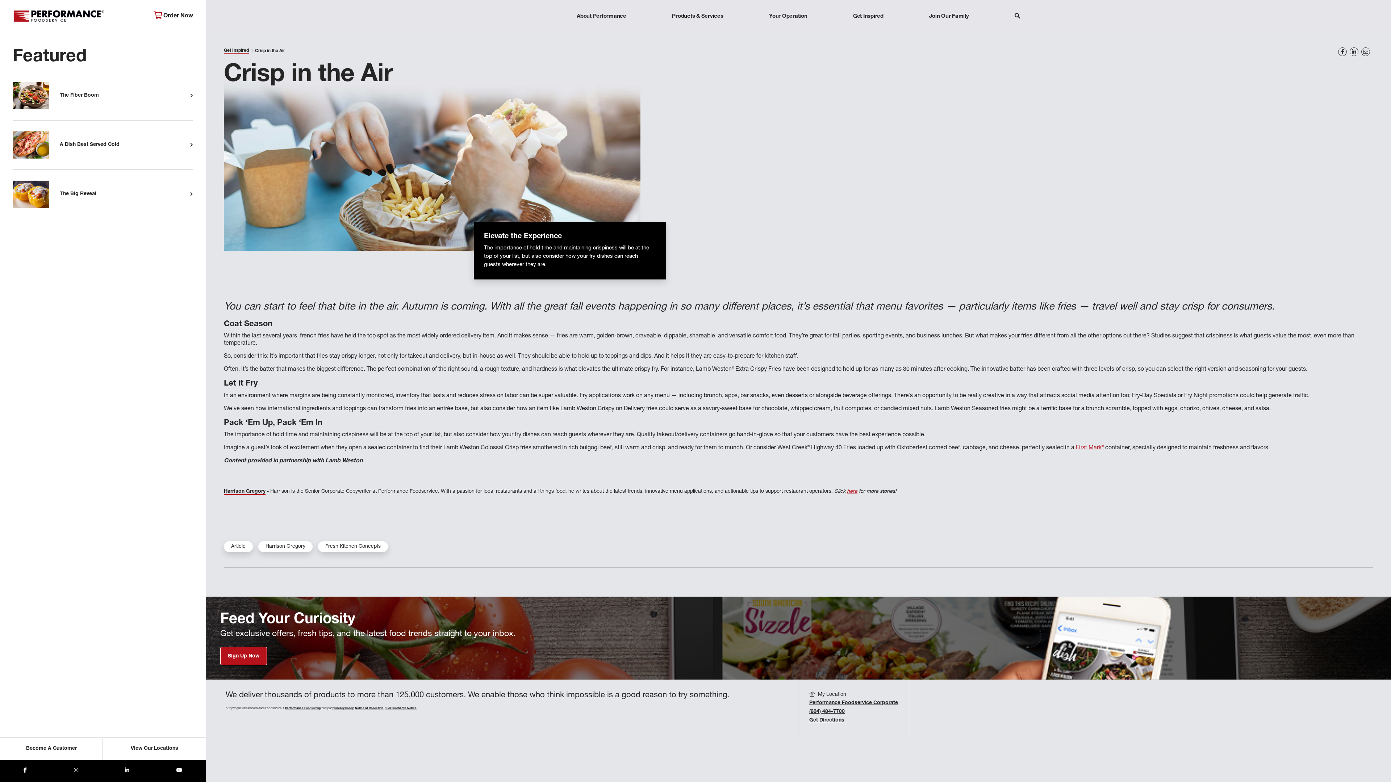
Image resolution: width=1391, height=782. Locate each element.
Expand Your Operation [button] (788, 31)
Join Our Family (949, 16)
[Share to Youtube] (179, 771)
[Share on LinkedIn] (1354, 51)
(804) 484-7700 (827, 711)
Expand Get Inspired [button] (868, 31)
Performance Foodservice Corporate (853, 703)
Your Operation (788, 16)
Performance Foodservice (78, 16)
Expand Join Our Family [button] (949, 31)
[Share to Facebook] (25, 771)
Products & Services (697, 16)
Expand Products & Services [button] (698, 31)
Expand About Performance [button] (601, 31)
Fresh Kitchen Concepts (353, 546)
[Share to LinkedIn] (127, 771)
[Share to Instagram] (76, 771)
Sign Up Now (243, 656)
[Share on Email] (1365, 51)
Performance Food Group (303, 708)
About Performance (601, 16)
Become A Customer (51, 748)
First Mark (1090, 448)
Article (238, 546)
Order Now (177, 16)
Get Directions (826, 720)
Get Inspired (868, 16)
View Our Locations (154, 748)
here (852, 491)
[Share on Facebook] (1342, 51)
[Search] (1017, 17)
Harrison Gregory (285, 546)
